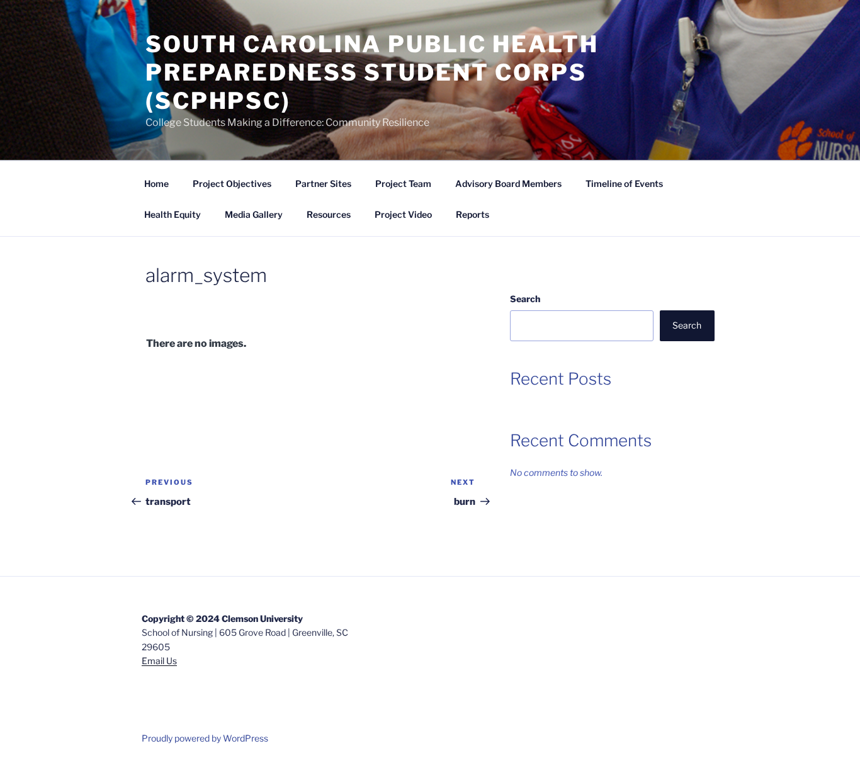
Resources (329, 214)
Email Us (159, 660)
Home (156, 183)
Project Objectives (232, 183)
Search (525, 298)
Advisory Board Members (508, 183)
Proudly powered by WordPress (205, 738)
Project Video (403, 214)
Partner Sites (323, 183)
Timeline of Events (624, 183)
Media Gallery (254, 214)
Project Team (403, 183)
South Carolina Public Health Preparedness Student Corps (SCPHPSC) (372, 72)
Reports (472, 214)
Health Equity (172, 214)
